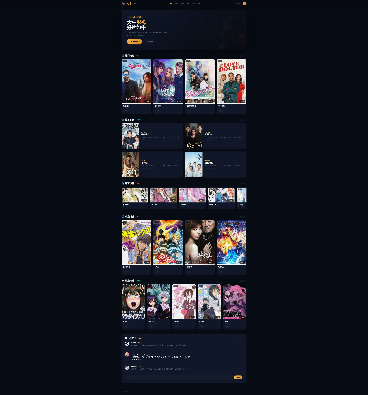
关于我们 (222, 392)
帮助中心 (229, 392)
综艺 (187, 3)
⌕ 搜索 (238, 3)
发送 (238, 377)
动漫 (193, 3)
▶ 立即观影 (134, 42)
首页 (171, 3)
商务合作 (244, 392)
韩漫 (199, 3)
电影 (176, 3)
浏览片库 (150, 42)
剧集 (182, 3)
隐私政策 (236, 392)
